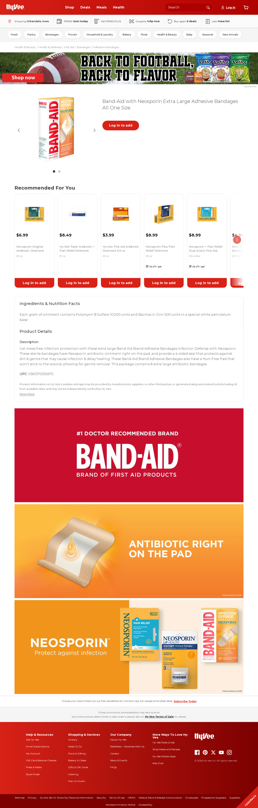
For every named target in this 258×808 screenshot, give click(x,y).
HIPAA (131, 797)
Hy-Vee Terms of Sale (159, 716)
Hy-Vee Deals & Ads (164, 742)
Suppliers (234, 797)
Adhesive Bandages (106, 47)
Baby (189, 34)
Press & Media (34, 767)
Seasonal (207, 34)
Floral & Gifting (77, 753)
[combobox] (189, 7)
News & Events (118, 760)
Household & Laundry (100, 34)
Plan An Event (76, 781)
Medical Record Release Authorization (160, 797)
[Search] (208, 7)
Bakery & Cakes (77, 760)
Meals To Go (75, 746)
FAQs (113, 767)
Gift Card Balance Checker (41, 760)
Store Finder (33, 774)
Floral (144, 34)
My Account (33, 753)
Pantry (31, 34)
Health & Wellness (49, 47)
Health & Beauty (167, 34)
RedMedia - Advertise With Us (127, 746)
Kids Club (158, 763)
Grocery (72, 739)
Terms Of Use (117, 797)
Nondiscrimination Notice (120, 804)
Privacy (32, 797)
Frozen (72, 34)
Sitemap (20, 797)
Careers (114, 753)
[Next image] (94, 130)
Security (101, 797)
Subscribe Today (185, 701)
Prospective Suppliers (213, 797)
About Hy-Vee (118, 739)
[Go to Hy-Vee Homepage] (15, 7)
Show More (27, 394)
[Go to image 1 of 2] (54, 171)
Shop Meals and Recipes (166, 749)
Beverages (52, 34)
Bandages (83, 47)
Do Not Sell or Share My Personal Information (66, 797)
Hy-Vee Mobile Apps (164, 756)
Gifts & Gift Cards (78, 767)
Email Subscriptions (37, 746)
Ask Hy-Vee (32, 739)
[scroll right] (237, 240)
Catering (73, 774)
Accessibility (145, 804)
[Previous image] (18, 130)
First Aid (69, 47)
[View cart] (246, 7)
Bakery (127, 34)
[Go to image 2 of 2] (59, 171)
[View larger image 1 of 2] (56, 130)
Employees (191, 797)
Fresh (14, 34)
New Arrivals (230, 34)
